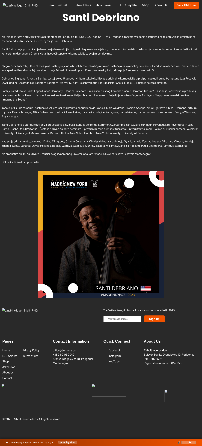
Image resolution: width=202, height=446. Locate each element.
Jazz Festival (58, 5)
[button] (60, 5)
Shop (145, 5)
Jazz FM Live (186, 5)
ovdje (36, 162)
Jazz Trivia (103, 5)
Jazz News (83, 5)
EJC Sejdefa (128, 5)
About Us (160, 5)
